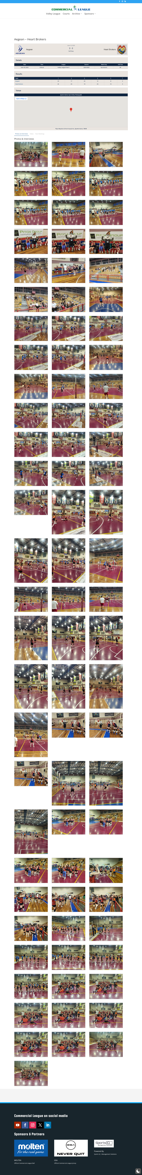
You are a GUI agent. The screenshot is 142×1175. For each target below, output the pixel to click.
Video (31, 134)
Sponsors (89, 14)
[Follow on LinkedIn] (47, 1125)
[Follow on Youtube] (17, 1125)
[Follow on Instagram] (32, 1125)
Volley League (53, 14)
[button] (138, 1171)
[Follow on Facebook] (25, 1125)
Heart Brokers (19, 84)
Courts (66, 14)
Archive (76, 14)
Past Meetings (39, 134)
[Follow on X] (40, 1125)
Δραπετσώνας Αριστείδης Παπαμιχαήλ (71, 95)
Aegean (17, 81)
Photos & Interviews (21, 134)
